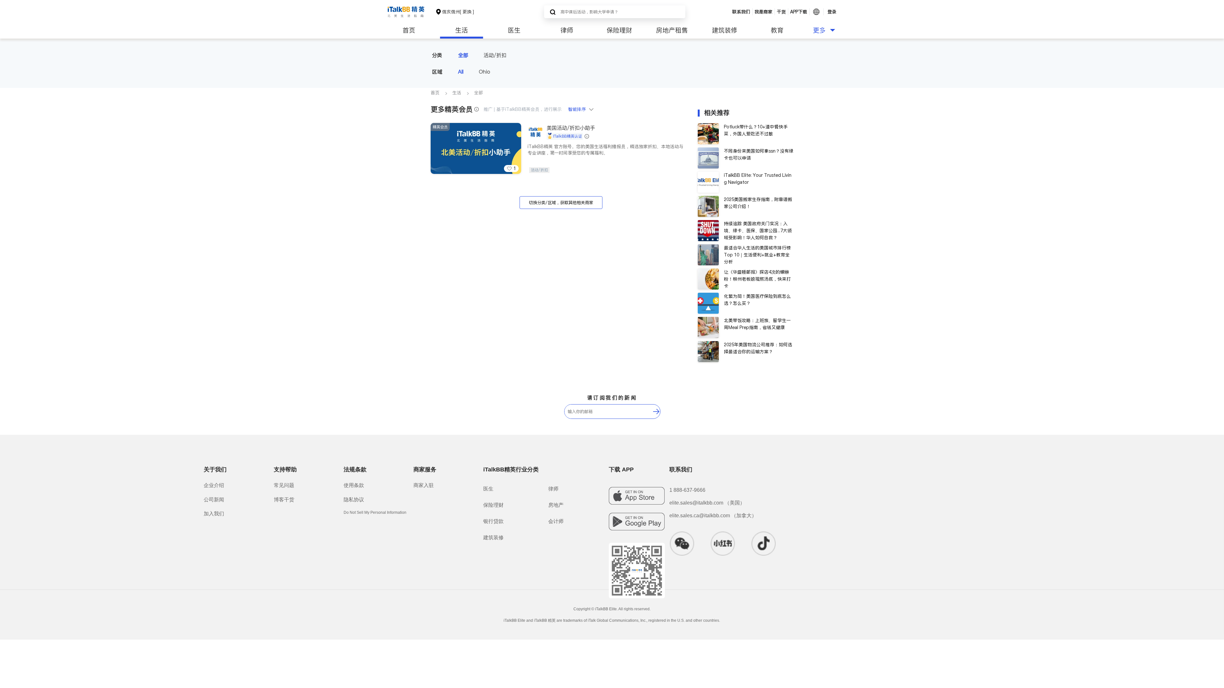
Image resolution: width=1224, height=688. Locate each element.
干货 (781, 12)
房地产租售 (672, 30)
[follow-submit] (656, 412)
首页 (409, 30)
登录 (831, 12)
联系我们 (741, 12)
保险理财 (619, 30)
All (460, 71)
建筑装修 (724, 30)
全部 (463, 55)
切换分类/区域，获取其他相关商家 (561, 203)
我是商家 (763, 12)
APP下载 (798, 12)
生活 (461, 30)
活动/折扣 (495, 55)
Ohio (484, 71)
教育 (777, 30)
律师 (566, 30)
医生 (514, 30)
